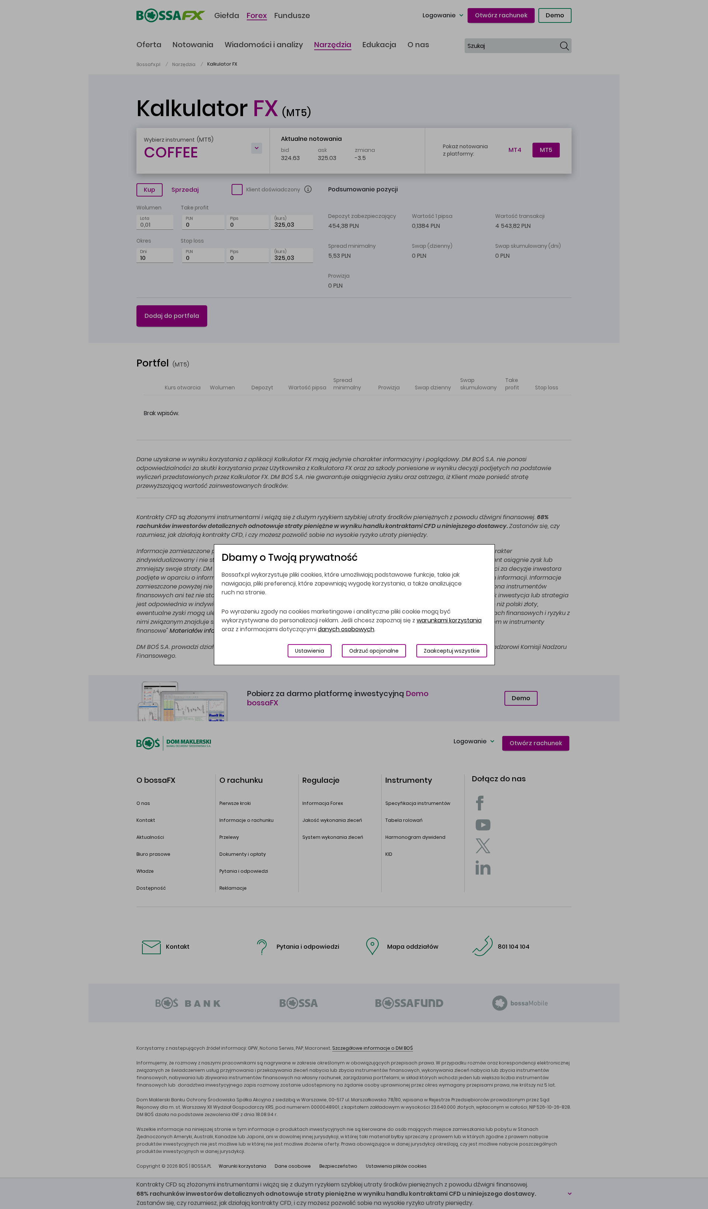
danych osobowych (346, 629)
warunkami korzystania (449, 620)
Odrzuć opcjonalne (374, 650)
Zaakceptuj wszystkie (452, 650)
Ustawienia (309, 650)
